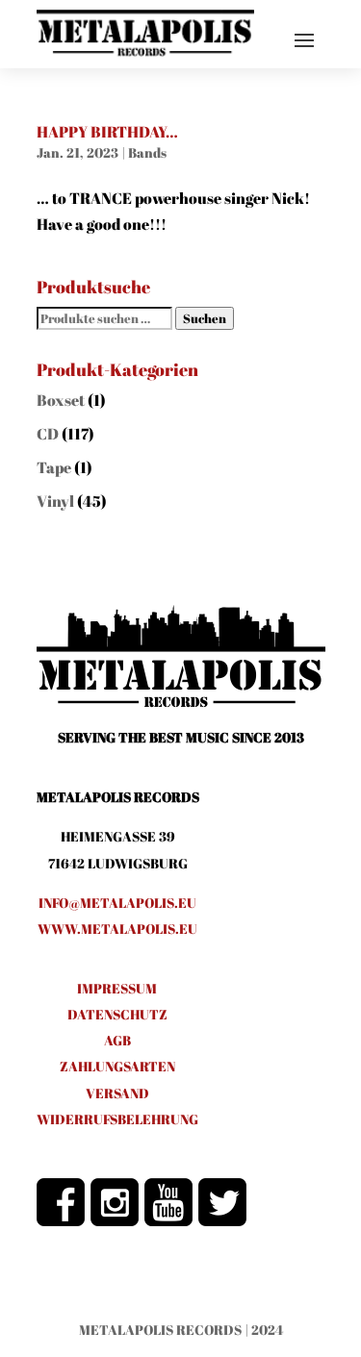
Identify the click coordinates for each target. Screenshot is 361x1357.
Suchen (204, 318)
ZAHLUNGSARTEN (117, 1066)
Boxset (61, 400)
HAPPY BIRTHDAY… (107, 131)
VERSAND (117, 1093)
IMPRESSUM (117, 988)
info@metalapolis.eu (117, 902)
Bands (147, 152)
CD (48, 433)
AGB (117, 1040)
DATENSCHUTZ (117, 1014)
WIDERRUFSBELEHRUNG (117, 1119)
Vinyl (55, 501)
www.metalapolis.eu (117, 928)
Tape (54, 467)
